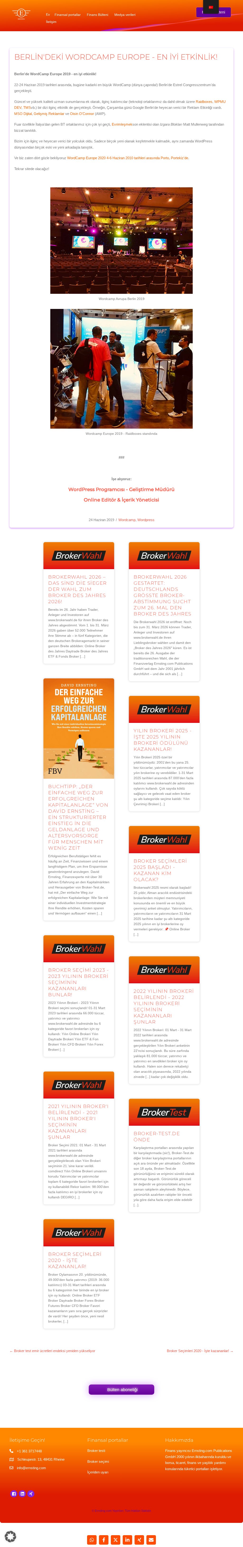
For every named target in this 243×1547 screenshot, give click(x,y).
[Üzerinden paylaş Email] (151, 1540)
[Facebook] (13, 1493)
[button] (10, 1536)
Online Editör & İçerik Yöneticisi (121, 500)
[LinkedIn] (22, 1493)
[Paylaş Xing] (139, 1540)
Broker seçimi (98, 1461)
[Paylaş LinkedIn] (127, 1540)
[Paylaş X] (115, 1540)
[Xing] (30, 1493)
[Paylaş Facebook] (103, 1540)
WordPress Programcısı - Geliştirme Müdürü (121, 489)
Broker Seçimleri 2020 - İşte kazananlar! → (200, 1351)
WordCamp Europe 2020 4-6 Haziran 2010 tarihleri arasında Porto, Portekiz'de (127, 158)
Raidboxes (204, 102)
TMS (27, 107)
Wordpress (145, 520)
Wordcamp (127, 520)
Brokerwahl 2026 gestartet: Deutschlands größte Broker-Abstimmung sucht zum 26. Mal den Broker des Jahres (163, 595)
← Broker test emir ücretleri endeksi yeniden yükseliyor (52, 1351)
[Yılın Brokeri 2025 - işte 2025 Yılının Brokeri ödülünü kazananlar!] (164, 709)
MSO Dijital (23, 114)
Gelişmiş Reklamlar (49, 114)
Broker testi (96, 1451)
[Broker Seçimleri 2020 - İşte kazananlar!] (78, 1232)
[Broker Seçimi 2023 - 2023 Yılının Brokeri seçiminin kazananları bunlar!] (78, 948)
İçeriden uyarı (97, 1472)
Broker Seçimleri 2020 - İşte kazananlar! (75, 1260)
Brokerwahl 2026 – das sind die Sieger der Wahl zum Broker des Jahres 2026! (77, 589)
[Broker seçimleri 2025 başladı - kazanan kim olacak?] (164, 839)
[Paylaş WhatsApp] (92, 1540)
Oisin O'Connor (82, 114)
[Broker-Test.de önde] (164, 1112)
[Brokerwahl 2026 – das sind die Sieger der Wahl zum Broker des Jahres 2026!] (78, 555)
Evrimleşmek (122, 124)
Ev (48, 14)
